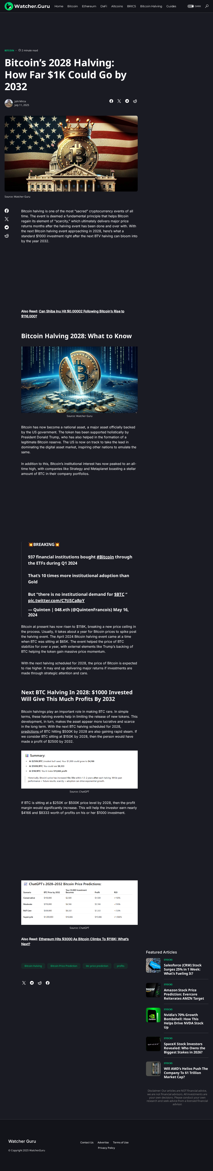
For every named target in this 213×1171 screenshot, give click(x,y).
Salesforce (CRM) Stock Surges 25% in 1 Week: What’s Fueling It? (183, 969)
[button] (194, 6)
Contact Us (86, 1142)
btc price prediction (97, 966)
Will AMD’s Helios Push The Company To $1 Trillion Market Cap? (186, 1073)
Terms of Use (121, 1142)
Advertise (103, 1142)
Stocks (168, 959)
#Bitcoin (105, 557)
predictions (30, 731)
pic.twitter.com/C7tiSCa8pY (56, 600)
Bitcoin (9, 50)
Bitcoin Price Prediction (64, 966)
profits (120, 966)
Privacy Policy (106, 1147)
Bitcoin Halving (33, 966)
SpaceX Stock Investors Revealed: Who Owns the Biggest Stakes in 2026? (184, 1048)
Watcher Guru (22, 1141)
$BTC (119, 594)
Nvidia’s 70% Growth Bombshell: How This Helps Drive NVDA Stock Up (183, 1021)
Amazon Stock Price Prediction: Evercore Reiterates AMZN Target (184, 994)
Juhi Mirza (20, 101)
